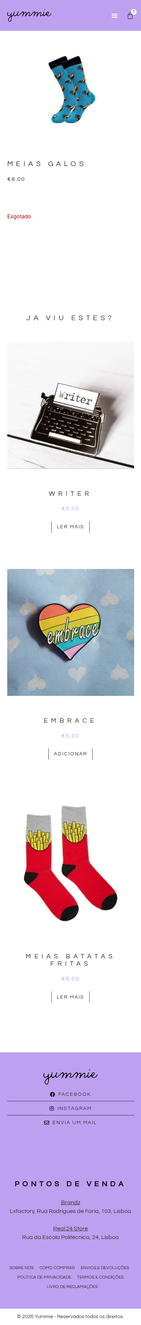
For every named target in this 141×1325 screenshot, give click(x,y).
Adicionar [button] (70, 753)
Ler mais (70, 526)
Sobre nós (21, 1268)
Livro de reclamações (72, 1286)
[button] (114, 15)
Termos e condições (100, 1277)
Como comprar (57, 1268)
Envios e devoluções (105, 1268)
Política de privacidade (44, 1277)
